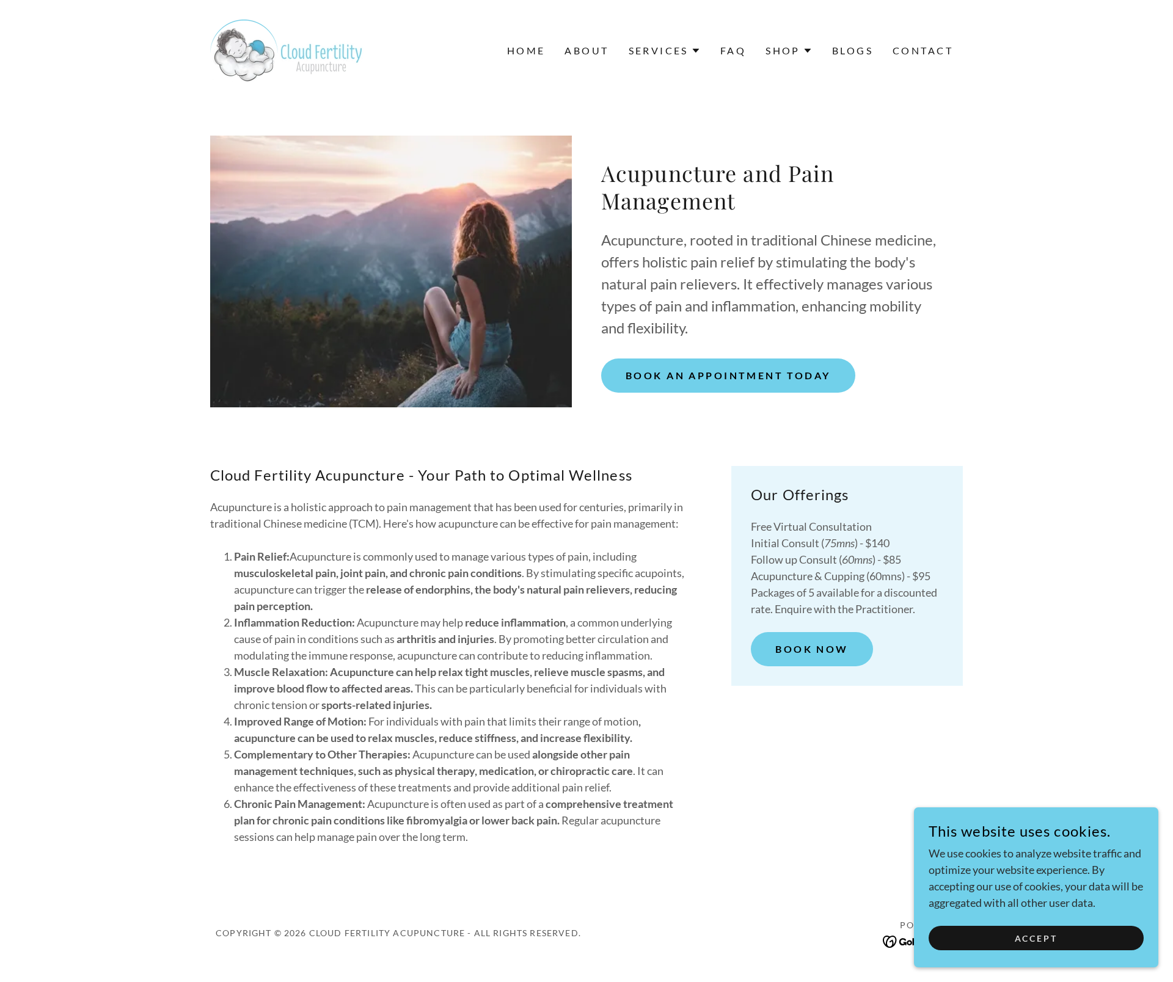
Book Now (811, 649)
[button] (665, 50)
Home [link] (526, 50)
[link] (287, 49)
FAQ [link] (733, 50)
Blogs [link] (852, 50)
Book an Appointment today (728, 375)
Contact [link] (923, 50)
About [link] (586, 50)
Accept (1036, 938)
